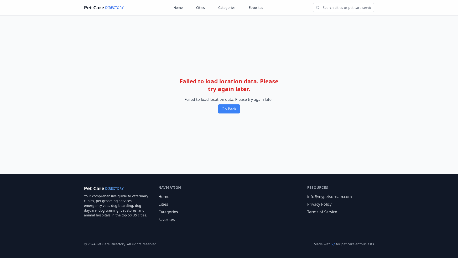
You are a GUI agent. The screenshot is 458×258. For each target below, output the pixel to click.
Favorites (256, 7)
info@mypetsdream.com (329, 196)
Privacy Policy (319, 204)
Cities (200, 7)
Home (178, 7)
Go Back (229, 109)
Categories (226, 7)
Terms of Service (322, 212)
